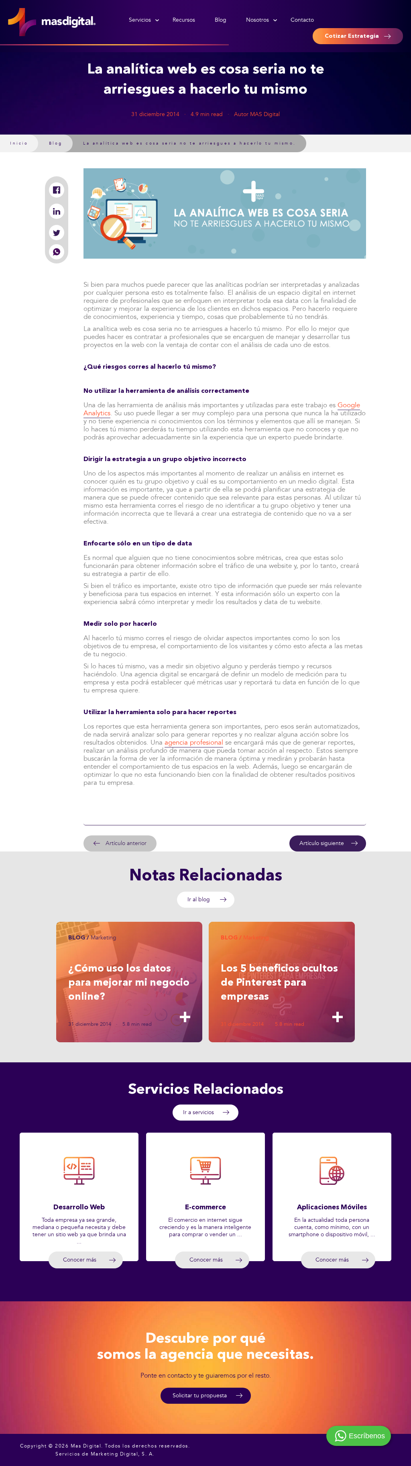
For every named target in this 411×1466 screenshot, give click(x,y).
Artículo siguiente (321, 843)
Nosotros (257, 20)
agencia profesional (194, 742)
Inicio (19, 143)
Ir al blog (198, 899)
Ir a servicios (198, 1112)
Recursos (184, 20)
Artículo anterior (126, 843)
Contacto (302, 20)
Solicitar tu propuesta (200, 1395)
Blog (220, 20)
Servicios (140, 20)
